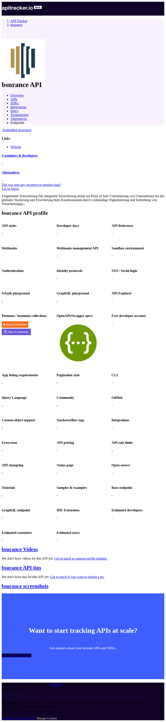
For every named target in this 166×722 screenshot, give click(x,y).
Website (15, 147)
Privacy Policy (26, 718)
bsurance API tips (21, 567)
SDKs (14, 103)
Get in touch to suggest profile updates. (80, 558)
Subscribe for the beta (16, 655)
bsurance (16, 25)
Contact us (8, 718)
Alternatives (18, 119)
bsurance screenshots (25, 586)
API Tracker (18, 21)
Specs (14, 111)
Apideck (55, 684)
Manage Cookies (47, 718)
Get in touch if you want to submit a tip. (77, 577)
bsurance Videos (20, 549)
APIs (13, 99)
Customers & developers (20, 155)
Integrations (18, 107)
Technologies (19, 115)
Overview (17, 95)
